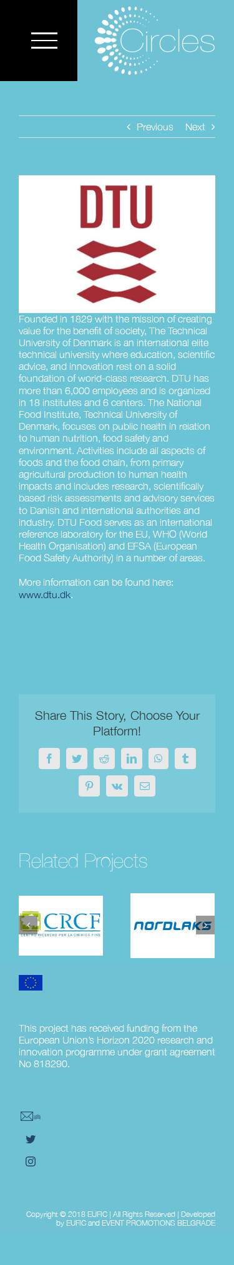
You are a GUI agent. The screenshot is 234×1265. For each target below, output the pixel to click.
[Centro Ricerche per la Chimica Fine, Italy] (61, 926)
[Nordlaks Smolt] (172, 925)
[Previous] (28, 925)
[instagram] (31, 1161)
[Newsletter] (31, 1117)
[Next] (205, 925)
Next (195, 126)
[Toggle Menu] (44, 40)
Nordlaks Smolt (172, 906)
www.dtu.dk (45, 594)
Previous (155, 126)
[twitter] (31, 1139)
